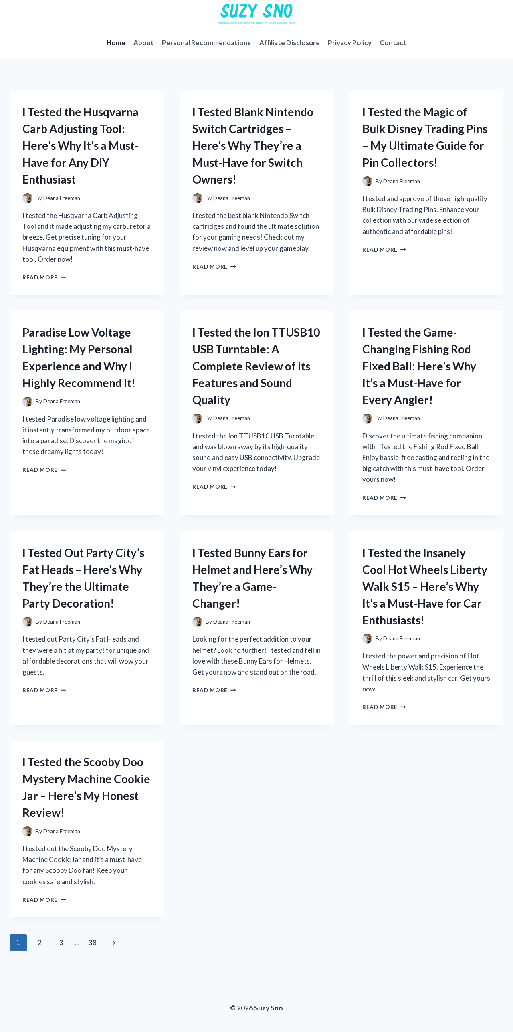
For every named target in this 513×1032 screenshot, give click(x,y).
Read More (44, 277)
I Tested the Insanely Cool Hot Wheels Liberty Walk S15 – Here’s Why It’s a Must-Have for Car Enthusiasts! (424, 586)
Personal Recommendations (206, 42)
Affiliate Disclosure (289, 42)
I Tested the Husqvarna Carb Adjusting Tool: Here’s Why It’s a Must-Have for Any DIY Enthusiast (80, 145)
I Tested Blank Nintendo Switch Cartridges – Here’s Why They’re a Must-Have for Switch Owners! (252, 145)
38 (93, 942)
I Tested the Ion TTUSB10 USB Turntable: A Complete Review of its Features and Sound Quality (256, 365)
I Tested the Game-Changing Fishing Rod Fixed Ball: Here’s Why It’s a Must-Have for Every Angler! (419, 365)
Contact (393, 42)
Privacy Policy (350, 42)
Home (116, 42)
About (143, 42)
